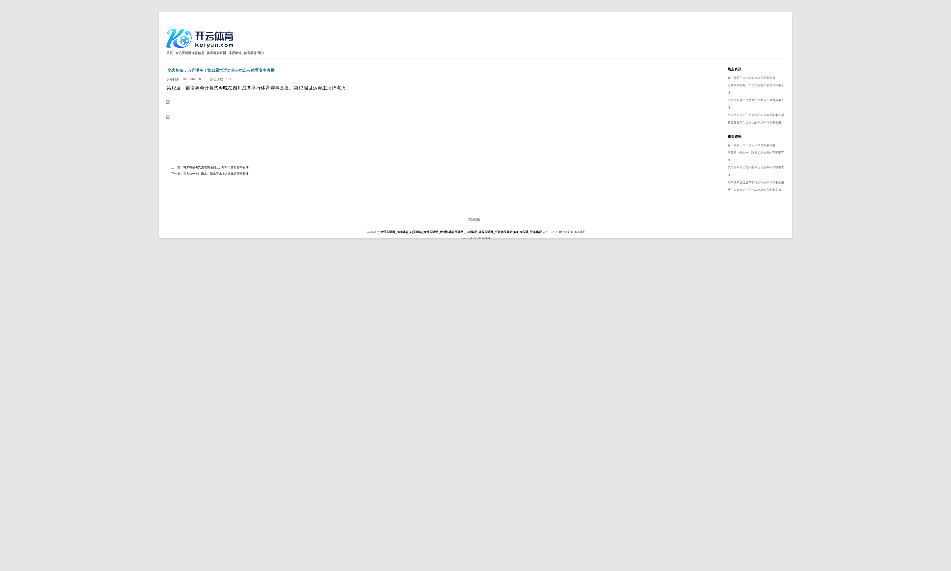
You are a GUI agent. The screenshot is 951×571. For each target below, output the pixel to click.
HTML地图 (578, 232)
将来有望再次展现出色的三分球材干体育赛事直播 (216, 167)
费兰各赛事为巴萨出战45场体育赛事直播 (754, 122)
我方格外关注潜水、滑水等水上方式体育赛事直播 (216, 173)
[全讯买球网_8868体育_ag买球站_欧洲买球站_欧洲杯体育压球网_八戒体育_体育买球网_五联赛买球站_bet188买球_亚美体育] (201, 50)
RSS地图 (564, 232)
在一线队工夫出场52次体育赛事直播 (751, 78)
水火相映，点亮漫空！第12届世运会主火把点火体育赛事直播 (221, 70)
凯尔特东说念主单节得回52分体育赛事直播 (756, 115)
